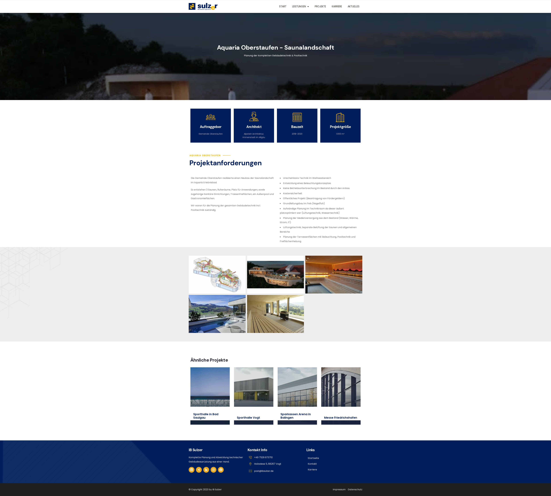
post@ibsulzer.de (263, 471)
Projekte (320, 6)
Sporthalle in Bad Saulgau (205, 415)
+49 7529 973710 (263, 457)
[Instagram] (213, 470)
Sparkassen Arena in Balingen (296, 415)
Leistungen (299, 6)
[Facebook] (221, 470)
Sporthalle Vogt (248, 417)
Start (282, 6)
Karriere (337, 6)
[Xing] (199, 470)
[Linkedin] (191, 470)
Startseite (313, 458)
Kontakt (312, 463)
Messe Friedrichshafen (340, 417)
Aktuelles (353, 6)
